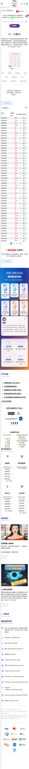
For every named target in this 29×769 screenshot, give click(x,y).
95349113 (4, 210)
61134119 (3, 193)
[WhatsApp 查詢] (10, 17)
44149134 (4, 133)
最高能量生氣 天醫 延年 (11, 81)
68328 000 (4, 145)
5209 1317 (4, 168)
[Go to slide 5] (17, 68)
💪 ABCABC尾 (22, 444)
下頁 (20, 243)
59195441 (4, 203)
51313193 (4, 223)
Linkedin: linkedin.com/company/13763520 (16, 695)
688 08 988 (4, 178)
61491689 (4, 213)
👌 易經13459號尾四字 (21, 441)
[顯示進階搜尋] (26, 21)
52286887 (4, 240)
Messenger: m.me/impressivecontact (14, 676)
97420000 (4, 160)
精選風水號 (23, 81)
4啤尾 (9, 73)
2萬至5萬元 (10, 10)
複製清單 (7, 103)
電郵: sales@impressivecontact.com (14, 665)
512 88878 (4, 165)
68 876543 (4, 185)
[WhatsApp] (24, 3)
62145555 (4, 143)
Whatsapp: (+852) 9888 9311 (12, 637)
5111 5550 (4, 163)
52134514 (4, 235)
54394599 (4, 200)
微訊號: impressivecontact (11, 700)
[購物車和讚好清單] (26, 16)
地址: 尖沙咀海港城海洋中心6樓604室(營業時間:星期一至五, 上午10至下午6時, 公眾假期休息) (16, 630)
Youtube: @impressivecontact (12, 659)
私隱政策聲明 (12, 718)
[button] (21, 21)
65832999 (4, 175)
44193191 (4, 220)
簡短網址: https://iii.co (10, 654)
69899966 (4, 150)
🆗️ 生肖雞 (21, 442)
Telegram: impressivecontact (12, 671)
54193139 (4, 135)
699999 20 (4, 125)
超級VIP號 (24, 73)
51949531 (4, 230)
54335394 (4, 198)
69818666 (4, 148)
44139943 (4, 218)
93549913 (4, 208)
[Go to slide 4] (15, 68)
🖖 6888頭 (21, 446)
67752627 (4, 205)
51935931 (4, 228)
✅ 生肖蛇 (7, 446)
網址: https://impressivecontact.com (14, 648)
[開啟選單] (1, 3)
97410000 (4, 158)
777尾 (15, 77)
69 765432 (4, 180)
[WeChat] (27, 3)
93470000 (4, 155)
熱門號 (16, 73)
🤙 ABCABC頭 (22, 439)
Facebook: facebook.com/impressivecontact (16, 682)
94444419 (4, 215)
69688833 (4, 123)
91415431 (4, 153)
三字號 (22, 77)
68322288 (4, 120)
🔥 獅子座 (7, 439)
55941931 (4, 140)
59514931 (4, 128)
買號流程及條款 (21, 716)
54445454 (4, 170)
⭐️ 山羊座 (7, 441)
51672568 (4, 225)
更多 (24, 118)
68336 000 (4, 118)
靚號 (2, 113)
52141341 (4, 238)
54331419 (4, 138)
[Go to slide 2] (12, 68)
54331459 (4, 195)
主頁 (4, 10)
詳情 (4, 557)
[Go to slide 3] (14, 68)
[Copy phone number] (20, 118)
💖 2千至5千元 (7, 435)
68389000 (4, 188)
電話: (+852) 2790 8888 (11, 643)
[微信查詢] (13, 17)
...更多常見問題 (6, 401)
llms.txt (18, 718)
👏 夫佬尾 (7, 442)
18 (16, 243)
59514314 (4, 190)
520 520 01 (4, 233)
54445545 (4, 173)
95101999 (4, 183)
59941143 (4, 130)
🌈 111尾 (7, 444)
